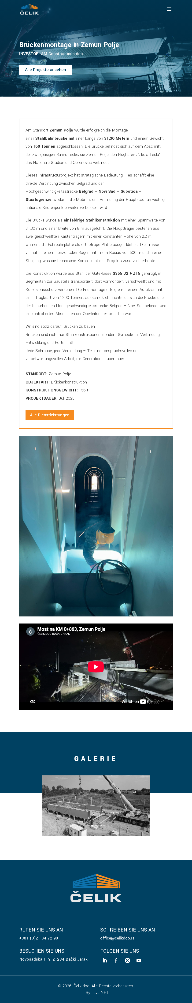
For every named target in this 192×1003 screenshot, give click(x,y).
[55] (96, 834)
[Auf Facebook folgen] (115, 960)
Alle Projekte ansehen (45, 70)
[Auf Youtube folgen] (138, 960)
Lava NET (100, 992)
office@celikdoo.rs (117, 938)
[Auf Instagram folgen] (127, 960)
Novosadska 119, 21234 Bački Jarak (53, 959)
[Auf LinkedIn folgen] (104, 960)
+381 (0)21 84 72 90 (38, 938)
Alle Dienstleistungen (50, 415)
